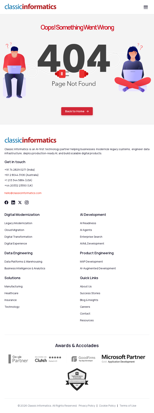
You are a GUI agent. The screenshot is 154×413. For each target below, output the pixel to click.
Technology (12, 306)
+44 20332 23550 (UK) (19, 185)
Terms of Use (127, 405)
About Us (86, 286)
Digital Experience (16, 243)
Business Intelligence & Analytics (25, 268)
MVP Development (91, 261)
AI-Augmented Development (98, 268)
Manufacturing (14, 286)
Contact (85, 313)
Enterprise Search (91, 236)
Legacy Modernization (18, 223)
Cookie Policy (107, 405)
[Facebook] (6, 202)
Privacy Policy (87, 405)
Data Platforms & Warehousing (23, 261)
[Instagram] (27, 202)
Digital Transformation (18, 236)
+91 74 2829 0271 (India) (20, 169)
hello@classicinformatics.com (23, 193)
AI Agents (86, 230)
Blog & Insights (89, 300)
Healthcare (11, 293)
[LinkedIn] (13, 202)
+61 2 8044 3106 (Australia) (22, 175)
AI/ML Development (92, 243)
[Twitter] (20, 202)
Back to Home (74, 111)
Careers (85, 306)
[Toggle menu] (145, 7)
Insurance (11, 300)
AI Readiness (88, 223)
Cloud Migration (14, 230)
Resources (87, 320)
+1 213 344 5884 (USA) (18, 180)
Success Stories (90, 293)
